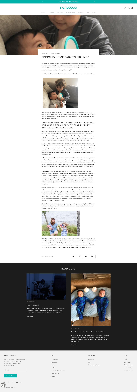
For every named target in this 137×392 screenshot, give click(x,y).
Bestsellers (54, 362)
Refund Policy (128, 368)
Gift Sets (53, 376)
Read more (29, 316)
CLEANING (81, 12)
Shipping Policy (128, 365)
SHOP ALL (44, 12)
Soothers (53, 368)
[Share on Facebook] (73, 256)
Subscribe (10, 375)
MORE (94, 12)
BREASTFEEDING (70, 12)
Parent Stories (55, 53)
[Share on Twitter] (79, 256)
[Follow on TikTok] (21, 382)
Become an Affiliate (94, 365)
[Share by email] (92, 256)
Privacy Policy (128, 371)
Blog (89, 362)
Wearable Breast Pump (57, 371)
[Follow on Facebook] (4, 382)
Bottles (53, 365)
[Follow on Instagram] (9, 382)
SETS (88, 12)
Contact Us (127, 362)
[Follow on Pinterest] (13, 382)
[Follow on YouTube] (17, 382)
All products (54, 359)
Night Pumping (32, 305)
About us (91, 359)
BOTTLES (52, 12)
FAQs (125, 359)
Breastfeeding (30, 301)
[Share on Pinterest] (86, 256)
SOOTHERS (60, 12)
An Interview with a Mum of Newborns (87, 332)
